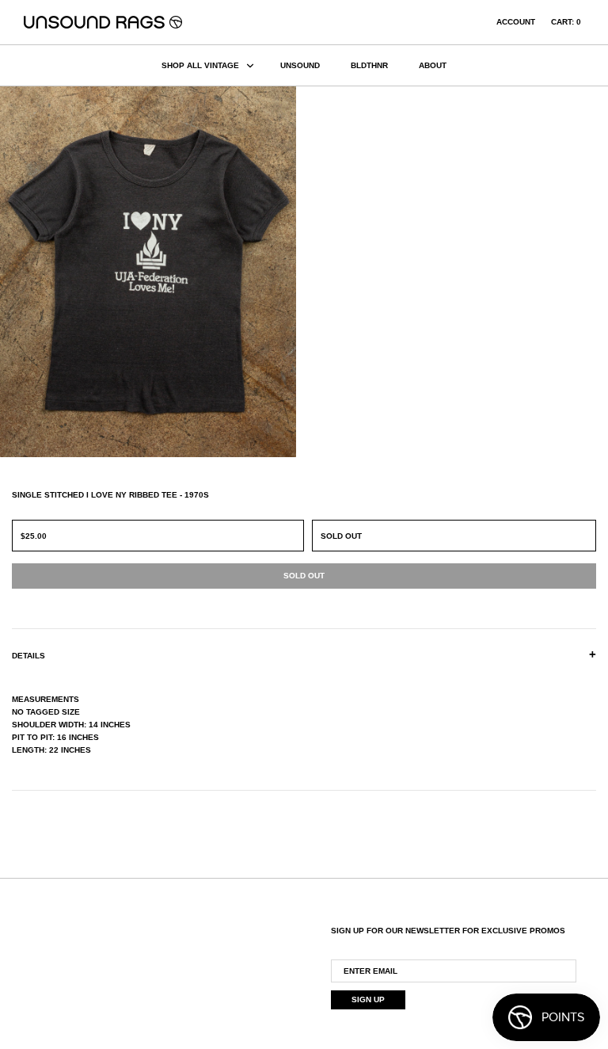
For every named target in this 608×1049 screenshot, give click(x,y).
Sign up (368, 999)
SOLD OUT (341, 536)
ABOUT (432, 65)
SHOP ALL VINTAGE (200, 65)
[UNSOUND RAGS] (103, 22)
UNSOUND (300, 65)
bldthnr (369, 65)
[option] (152, 271)
